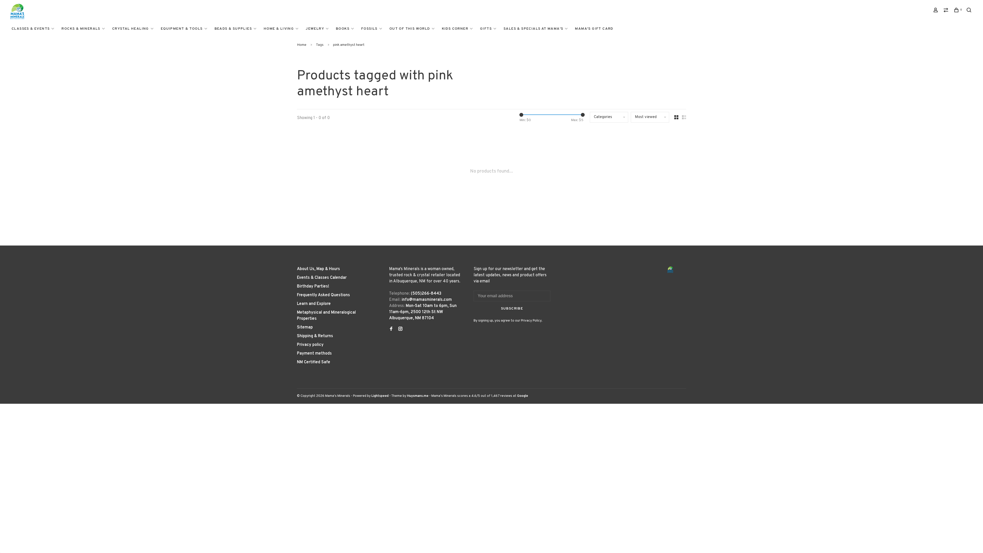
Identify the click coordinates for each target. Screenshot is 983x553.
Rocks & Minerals (80, 29)
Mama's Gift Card (594, 29)
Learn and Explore (314, 303)
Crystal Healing (130, 29)
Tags (320, 45)
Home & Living (279, 29)
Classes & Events (31, 29)
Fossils (369, 29)
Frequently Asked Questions (323, 295)
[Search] (970, 11)
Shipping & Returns (315, 336)
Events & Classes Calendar (322, 277)
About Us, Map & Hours (318, 269)
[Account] (936, 11)
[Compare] (947, 11)
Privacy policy (310, 344)
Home (301, 45)
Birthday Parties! (313, 286)
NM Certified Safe (313, 362)
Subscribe (512, 308)
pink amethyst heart (349, 45)
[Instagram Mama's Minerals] (400, 329)
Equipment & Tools (182, 29)
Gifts (486, 29)
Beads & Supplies (233, 29)
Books (342, 29)
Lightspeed (380, 396)
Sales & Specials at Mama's (533, 29)
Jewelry (315, 29)
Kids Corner (455, 29)
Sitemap (305, 327)
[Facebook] (391, 329)
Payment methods (314, 353)
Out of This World (409, 29)
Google (522, 396)
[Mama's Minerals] (670, 269)
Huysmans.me (418, 396)
